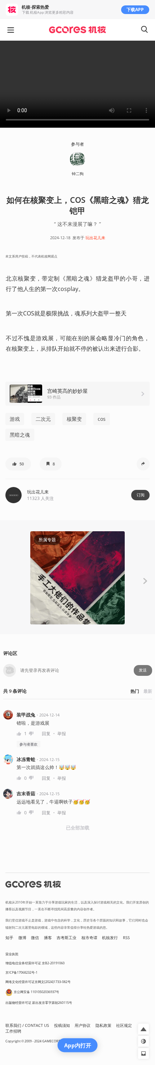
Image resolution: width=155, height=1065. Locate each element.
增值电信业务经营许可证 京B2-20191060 (35, 963)
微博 (22, 937)
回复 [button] (46, 734)
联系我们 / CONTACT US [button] (27, 1025)
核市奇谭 (89, 937)
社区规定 (124, 1025)
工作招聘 (13, 1031)
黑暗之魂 (20, 434)
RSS (126, 937)
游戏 (15, 418)
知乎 (9, 937)
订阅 (141, 494)
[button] (18, 464)
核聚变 (74, 418)
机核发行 (110, 937)
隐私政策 (103, 1025)
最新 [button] (147, 691)
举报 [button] (61, 734)
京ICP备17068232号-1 (21, 972)
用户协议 (82, 1025)
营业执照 (11, 954)
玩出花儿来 (95, 237)
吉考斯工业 (66, 937)
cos (102, 418)
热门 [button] (134, 691)
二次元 (43, 418)
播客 (48, 937)
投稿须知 (62, 1025)
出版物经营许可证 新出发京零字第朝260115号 (38, 1002)
